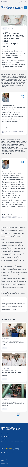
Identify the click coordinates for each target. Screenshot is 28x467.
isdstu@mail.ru (4, 439)
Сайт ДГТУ (5, 1)
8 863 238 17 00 (5, 436)
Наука (4, 347)
